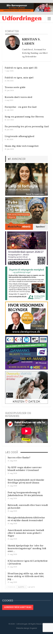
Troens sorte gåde (15, 87)
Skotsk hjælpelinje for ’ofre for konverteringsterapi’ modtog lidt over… (27, 548)
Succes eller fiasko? (19, 457)
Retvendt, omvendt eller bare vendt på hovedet (28, 507)
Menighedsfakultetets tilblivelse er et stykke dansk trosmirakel (26, 519)
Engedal (33, 628)
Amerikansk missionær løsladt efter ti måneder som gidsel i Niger (26, 533)
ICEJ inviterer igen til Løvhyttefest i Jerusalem (27, 562)
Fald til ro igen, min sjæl (19, 77)
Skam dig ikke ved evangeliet (21, 146)
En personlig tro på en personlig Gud (27, 126)
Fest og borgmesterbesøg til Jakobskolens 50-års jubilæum (25, 494)
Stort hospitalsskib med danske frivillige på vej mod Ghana (26, 481)
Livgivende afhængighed (19, 136)
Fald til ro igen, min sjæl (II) (21, 67)
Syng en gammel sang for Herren (24, 116)
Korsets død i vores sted (18, 97)
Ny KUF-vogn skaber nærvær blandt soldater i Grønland (25, 469)
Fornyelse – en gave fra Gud (20, 107)
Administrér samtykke (18, 607)
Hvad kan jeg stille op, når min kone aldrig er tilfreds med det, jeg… (26, 576)
